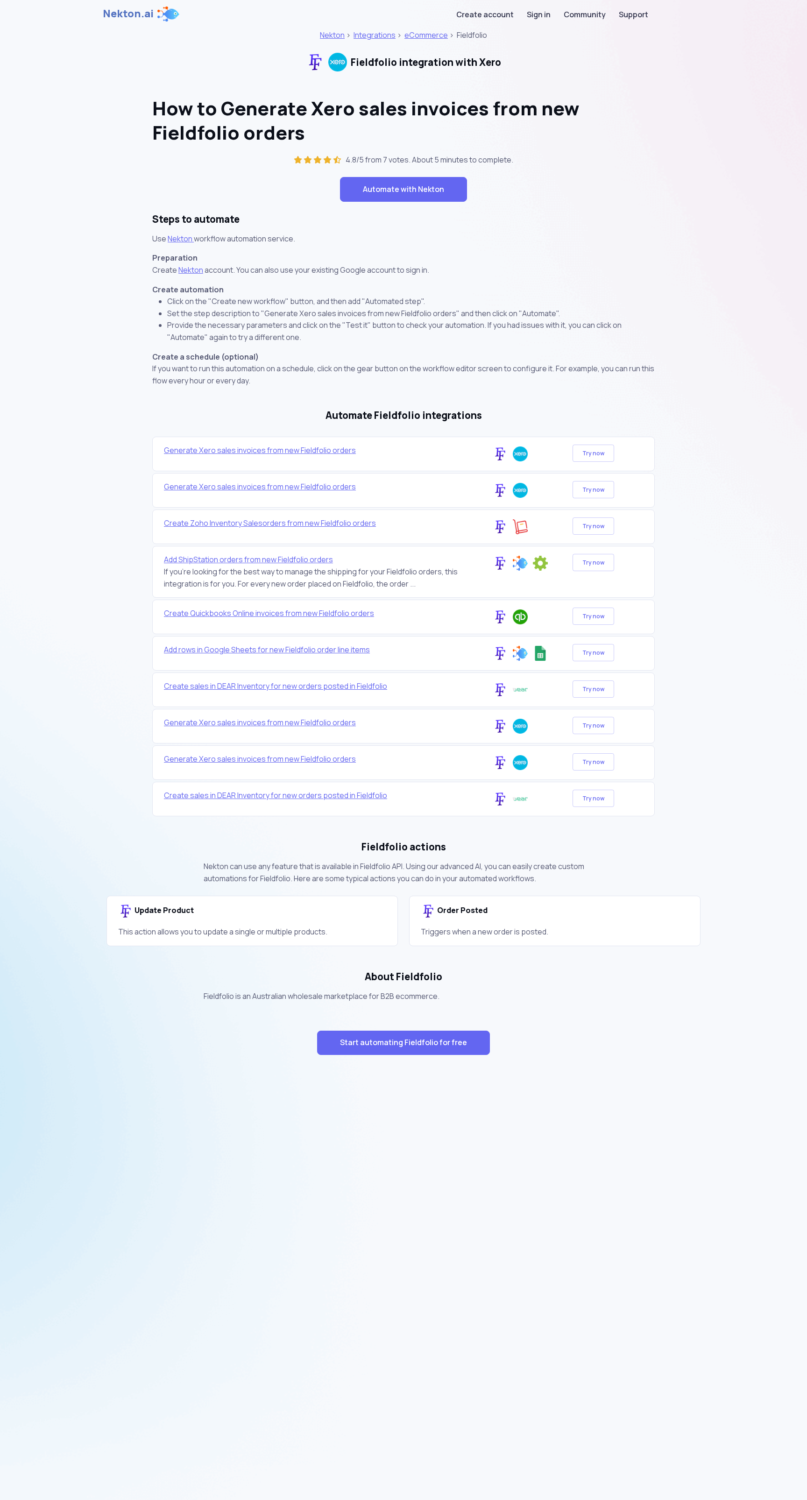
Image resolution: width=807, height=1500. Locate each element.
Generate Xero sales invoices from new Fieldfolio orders (260, 450)
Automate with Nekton (403, 189)
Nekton (332, 35)
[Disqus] (403, 1228)
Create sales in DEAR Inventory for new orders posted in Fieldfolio (275, 686)
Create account (485, 14)
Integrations (375, 35)
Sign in (539, 14)
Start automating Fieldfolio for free (403, 1042)
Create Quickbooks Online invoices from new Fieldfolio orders (269, 613)
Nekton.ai (128, 14)
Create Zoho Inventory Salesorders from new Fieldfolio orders (270, 523)
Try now (593, 453)
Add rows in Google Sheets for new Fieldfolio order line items (267, 649)
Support (633, 14)
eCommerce (426, 35)
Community (585, 14)
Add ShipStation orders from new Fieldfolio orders (248, 559)
